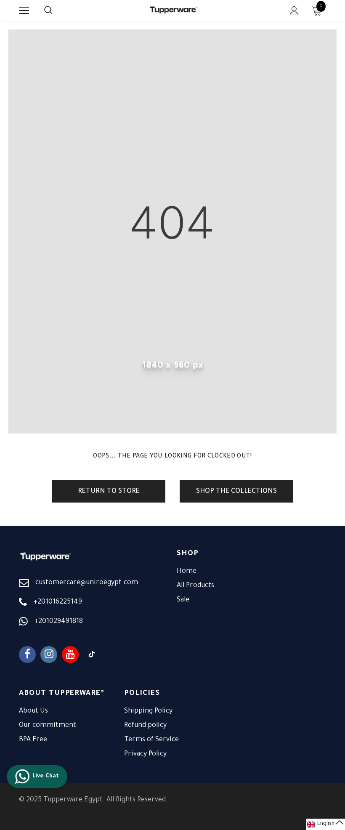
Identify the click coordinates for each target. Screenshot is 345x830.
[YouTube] (70, 654)
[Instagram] (48, 654)
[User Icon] (294, 10)
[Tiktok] (91, 654)
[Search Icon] (56, 10)
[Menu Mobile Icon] (24, 10)
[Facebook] (27, 654)
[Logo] (174, 10)
